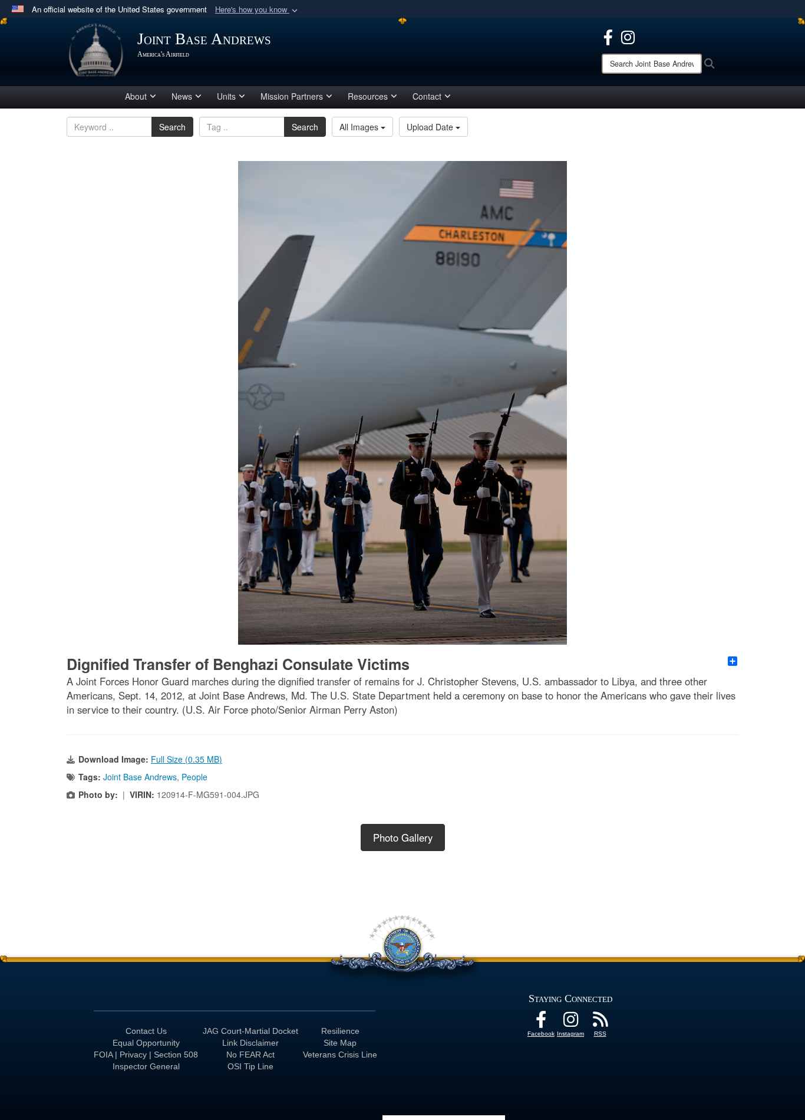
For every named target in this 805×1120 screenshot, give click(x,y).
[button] (257, 10)
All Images (360, 127)
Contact (427, 96)
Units (226, 96)
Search (172, 127)
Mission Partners (291, 96)
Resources (368, 96)
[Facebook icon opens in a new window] (608, 36)
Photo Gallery (403, 837)
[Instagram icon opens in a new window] (628, 36)
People (194, 777)
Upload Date (431, 127)
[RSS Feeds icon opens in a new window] (600, 1022)
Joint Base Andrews (140, 777)
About (136, 96)
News (181, 96)
